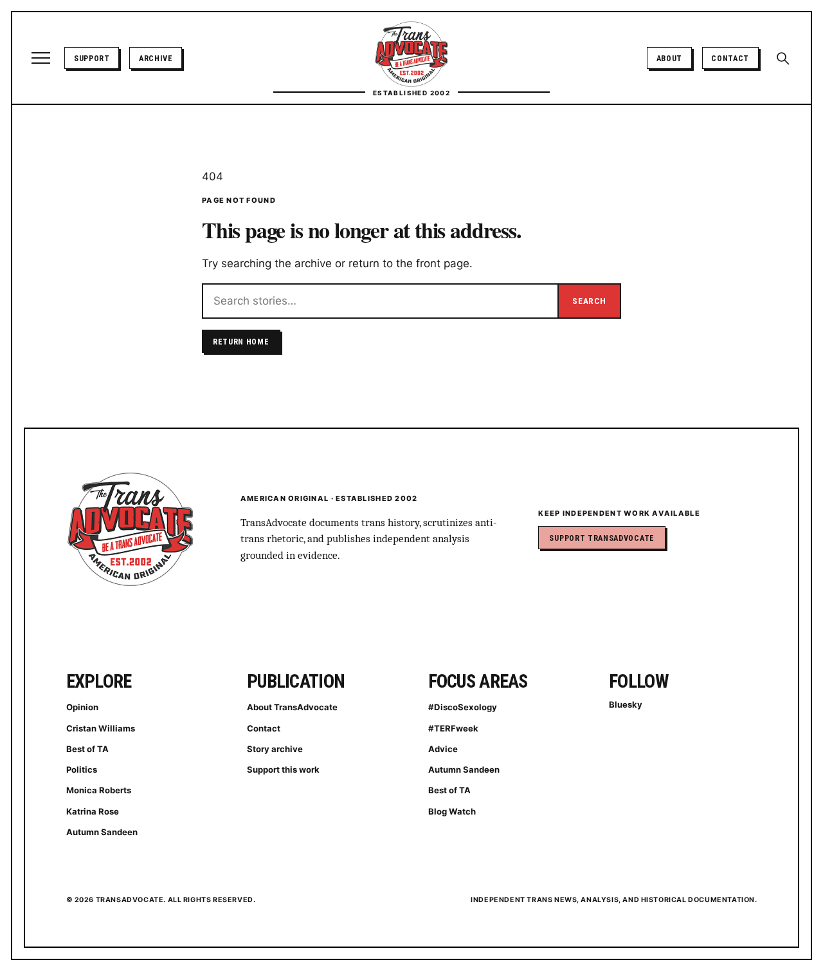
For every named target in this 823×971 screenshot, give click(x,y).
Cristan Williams (100, 728)
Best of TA (87, 749)
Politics (81, 769)
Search (589, 301)
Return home (241, 341)
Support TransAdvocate (601, 538)
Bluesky (625, 704)
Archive (156, 58)
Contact (730, 58)
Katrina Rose (92, 811)
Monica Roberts (98, 790)
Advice (443, 749)
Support (92, 58)
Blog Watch (452, 811)
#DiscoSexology (462, 707)
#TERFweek (453, 728)
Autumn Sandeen (102, 832)
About (669, 58)
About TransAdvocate (292, 707)
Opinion (82, 707)
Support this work (283, 769)
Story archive (275, 749)
